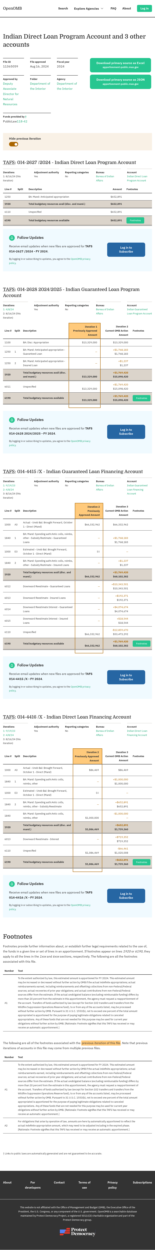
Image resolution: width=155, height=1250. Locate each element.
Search (63, 8)
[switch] (13, 144)
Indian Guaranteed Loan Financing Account (137, 489)
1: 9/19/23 (9, 485)
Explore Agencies (87, 8)
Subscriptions (142, 1182)
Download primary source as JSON (120, 82)
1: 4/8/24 (8, 309)
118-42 (22, 121)
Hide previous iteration (25, 138)
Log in (144, 8)
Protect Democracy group (77, 1219)
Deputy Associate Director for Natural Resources (11, 94)
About (126, 8)
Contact (59, 1182)
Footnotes (135, 220)
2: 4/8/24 (8, 489)
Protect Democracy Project (51, 1215)
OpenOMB (12, 8)
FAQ (113, 8)
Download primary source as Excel (120, 65)
